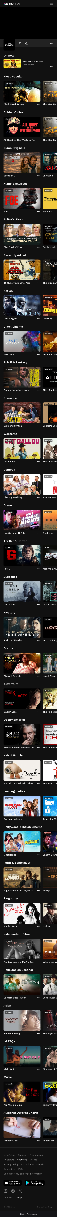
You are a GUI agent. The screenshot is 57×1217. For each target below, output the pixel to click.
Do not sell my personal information (23, 1173)
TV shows (9, 1159)
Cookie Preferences (28, 1214)
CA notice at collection (33, 1164)
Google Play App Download (35, 1183)
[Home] (12, 4)
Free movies (36, 1155)
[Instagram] (6, 1191)
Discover (22, 1155)
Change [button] (18, 1197)
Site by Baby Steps (45, 1207)
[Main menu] (51, 3)
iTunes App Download (13, 1183)
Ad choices (9, 1169)
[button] (28, 63)
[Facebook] (13, 1191)
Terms (33, 1159)
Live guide (9, 1155)
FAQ (20, 1169)
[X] (20, 1191)
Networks (22, 1159)
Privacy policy (11, 1164)
